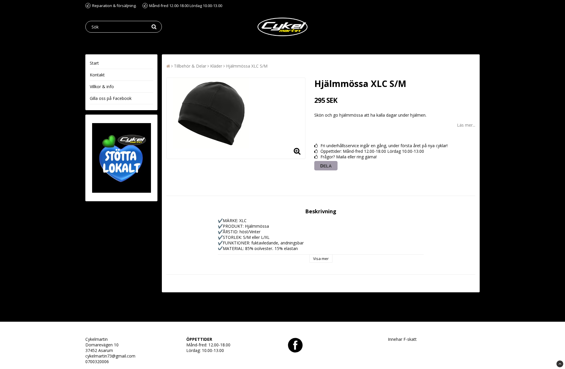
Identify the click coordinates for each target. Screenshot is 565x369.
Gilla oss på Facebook (111, 98)
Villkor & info (102, 86)
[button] (297, 150)
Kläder (216, 66)
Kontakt (97, 75)
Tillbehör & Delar (190, 66)
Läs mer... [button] (466, 125)
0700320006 (97, 361)
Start (94, 63)
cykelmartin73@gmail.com (110, 356)
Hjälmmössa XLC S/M (246, 66)
